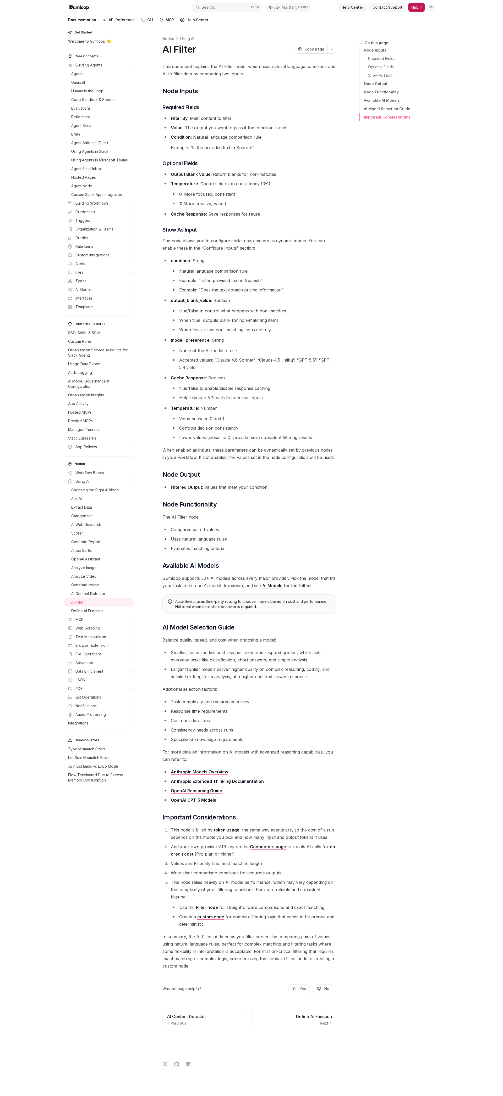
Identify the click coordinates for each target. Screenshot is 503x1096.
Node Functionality (381, 92)
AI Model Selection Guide (387, 108)
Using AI (187, 38)
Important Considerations (387, 117)
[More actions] (331, 49)
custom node (210, 916)
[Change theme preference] (431, 7)
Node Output (375, 83)
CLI (150, 20)
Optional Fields (381, 67)
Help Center (197, 20)
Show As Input (380, 75)
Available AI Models (382, 100)
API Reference (122, 20)
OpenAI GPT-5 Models (193, 800)
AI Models (272, 585)
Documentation (82, 20)
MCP (170, 20)
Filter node (207, 907)
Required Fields (381, 58)
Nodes (168, 38)
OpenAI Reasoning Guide (196, 790)
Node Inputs (375, 50)
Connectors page (268, 846)
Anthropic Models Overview (199, 771)
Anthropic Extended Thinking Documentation (217, 781)
